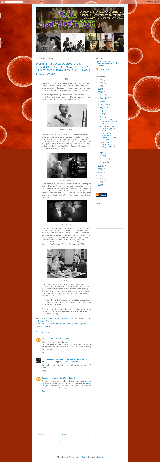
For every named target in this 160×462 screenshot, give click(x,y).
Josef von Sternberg (70, 324)
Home (64, 434)
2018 (100, 86)
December (104, 95)
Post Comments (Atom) (68, 442)
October (103, 101)
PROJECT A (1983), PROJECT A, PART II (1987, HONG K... (108, 122)
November (104, 98)
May (102, 117)
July (102, 111)
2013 (100, 172)
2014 (100, 169)
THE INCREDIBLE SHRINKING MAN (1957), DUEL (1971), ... (108, 146)
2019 (100, 83)
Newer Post (42, 434)
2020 (100, 80)
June (102, 114)
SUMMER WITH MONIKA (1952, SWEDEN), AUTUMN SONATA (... (108, 137)
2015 (100, 166)
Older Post (85, 434)
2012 (100, 175)
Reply (44, 352)
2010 (100, 182)
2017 (100, 89)
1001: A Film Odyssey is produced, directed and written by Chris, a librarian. (111, 64)
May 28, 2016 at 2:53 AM (60, 339)
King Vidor (82, 324)
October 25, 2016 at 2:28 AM (64, 378)
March (102, 156)
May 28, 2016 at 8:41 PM (69, 362)
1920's (44, 324)
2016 (100, 92)
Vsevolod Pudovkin (43, 326)
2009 (100, 185)
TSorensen (46, 339)
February (103, 159)
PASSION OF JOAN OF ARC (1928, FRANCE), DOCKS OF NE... (109, 129)
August (103, 108)
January (103, 162)
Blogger (100, 457)
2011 (100, 179)
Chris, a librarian (104, 69)
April (102, 153)
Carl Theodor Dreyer (55, 324)
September (104, 104)
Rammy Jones (47, 378)
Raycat (84, 457)
